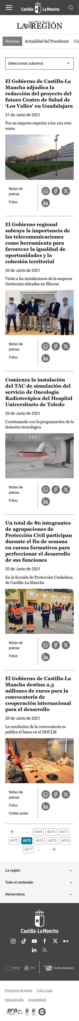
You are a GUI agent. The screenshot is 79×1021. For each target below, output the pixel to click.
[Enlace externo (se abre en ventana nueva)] (33, 1012)
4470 (51, 832)
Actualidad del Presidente (47, 41)
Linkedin (34, 950)
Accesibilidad (37, 1000)
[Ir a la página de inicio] (40, 7)
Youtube (34, 941)
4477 (28, 849)
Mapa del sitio (14, 1000)
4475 (52, 841)
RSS (45, 950)
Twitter (55, 941)
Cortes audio (18, 813)
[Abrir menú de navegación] (9, 7)
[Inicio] (39, 921)
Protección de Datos (18, 990)
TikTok (23, 941)
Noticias (12, 41)
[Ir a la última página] (50, 849)
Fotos (13, 202)
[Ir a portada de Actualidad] (39, 25)
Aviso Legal (44, 990)
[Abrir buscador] (70, 7)
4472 (14, 841)
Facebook (45, 941)
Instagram (13, 941)
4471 (64, 832)
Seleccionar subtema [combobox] (25, 63)
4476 (65, 841)
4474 (39, 841)
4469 (38, 832)
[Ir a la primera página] (16, 831)
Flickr (66, 941)
